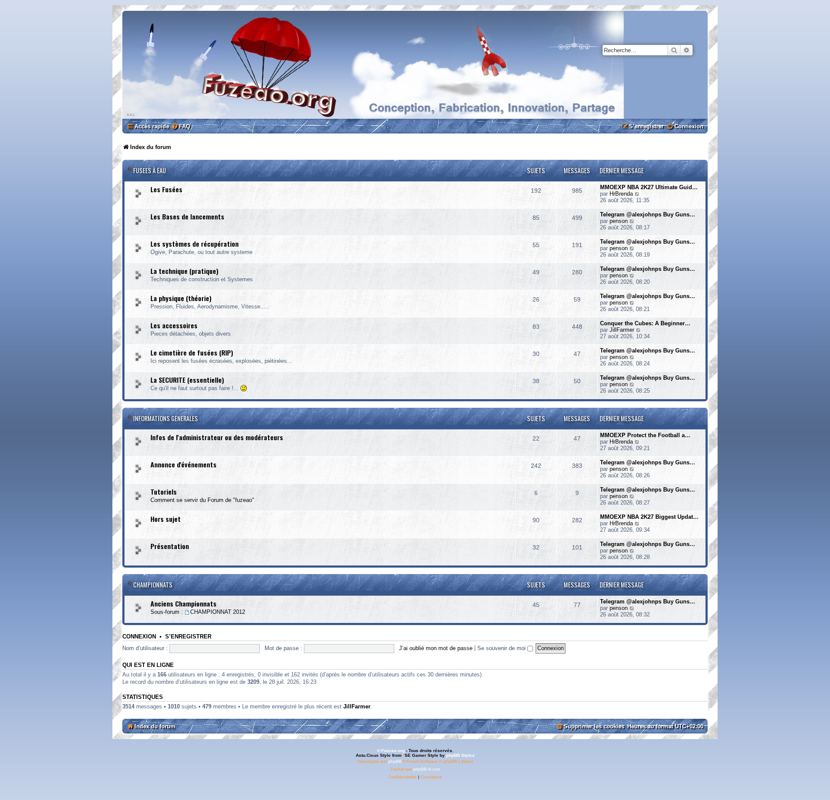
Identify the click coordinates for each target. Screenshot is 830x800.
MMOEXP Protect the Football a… (645, 435)
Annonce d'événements (183, 464)
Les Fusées (166, 189)
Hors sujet (165, 519)
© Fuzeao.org (391, 750)
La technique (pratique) (184, 271)
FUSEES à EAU (149, 170)
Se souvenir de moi (502, 648)
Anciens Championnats (183, 603)
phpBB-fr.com (426, 769)
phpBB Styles (460, 755)
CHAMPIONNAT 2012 (217, 612)
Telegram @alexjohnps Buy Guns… (647, 214)
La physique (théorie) (180, 298)
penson (619, 221)
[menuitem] (180, 126)
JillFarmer (622, 330)
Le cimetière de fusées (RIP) (191, 352)
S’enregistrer (188, 637)
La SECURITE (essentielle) (187, 380)
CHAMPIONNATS (152, 584)
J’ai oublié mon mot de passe (435, 648)
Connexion (139, 637)
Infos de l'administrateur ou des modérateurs (216, 437)
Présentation (169, 546)
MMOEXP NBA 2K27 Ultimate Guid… (649, 187)
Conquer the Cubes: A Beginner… (645, 323)
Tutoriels (163, 491)
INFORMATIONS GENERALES (165, 418)
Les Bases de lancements (187, 216)
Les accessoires (174, 325)
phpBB (395, 761)
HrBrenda (621, 193)
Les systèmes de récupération (194, 243)
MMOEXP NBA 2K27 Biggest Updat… (649, 517)
